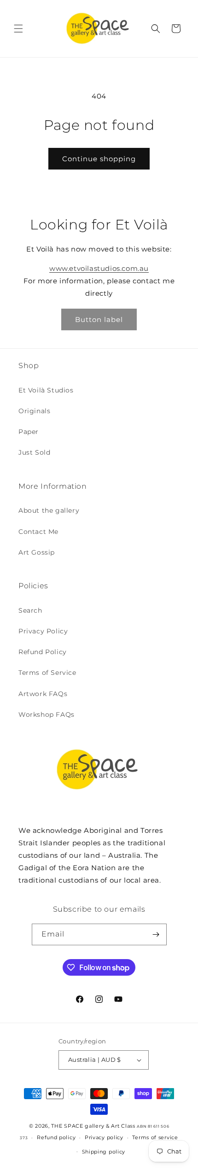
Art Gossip (36, 552)
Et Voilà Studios (46, 390)
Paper (28, 431)
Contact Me (38, 531)
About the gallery (48, 510)
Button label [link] (99, 319)
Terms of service (155, 1137)
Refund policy (56, 1137)
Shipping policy (104, 1151)
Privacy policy (104, 1137)
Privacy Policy (43, 631)
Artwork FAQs (42, 694)
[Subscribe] (156, 934)
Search (30, 610)
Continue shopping (99, 158)
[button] (18, 28)
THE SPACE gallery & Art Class (93, 1126)
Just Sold (34, 452)
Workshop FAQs (46, 714)
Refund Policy (42, 652)
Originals (34, 411)
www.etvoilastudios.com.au (99, 268)
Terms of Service (47, 672)
